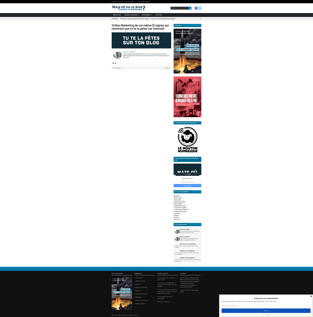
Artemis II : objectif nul (164, 301)
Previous (117, 68)
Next (166, 68)
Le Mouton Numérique (143, 1)
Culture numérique (140, 281)
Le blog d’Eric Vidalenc (180, 207)
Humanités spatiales (179, 202)
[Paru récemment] (122, 309)
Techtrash (176, 217)
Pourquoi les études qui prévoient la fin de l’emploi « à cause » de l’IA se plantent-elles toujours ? (148, 18)
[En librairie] (187, 73)
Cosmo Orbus (177, 200)
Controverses (139, 278)
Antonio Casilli (178, 198)
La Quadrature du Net (180, 206)
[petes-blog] (141, 48)
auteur (181, 292)
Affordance (177, 196)
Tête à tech (177, 219)
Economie (138, 284)
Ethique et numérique (141, 287)
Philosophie (138, 297)
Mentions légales (117, 1)
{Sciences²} (177, 213)
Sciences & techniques (141, 300)
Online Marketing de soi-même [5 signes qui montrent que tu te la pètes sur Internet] (140, 27)
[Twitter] (113, 63)
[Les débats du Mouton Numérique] (187, 153)
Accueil (118, 15)
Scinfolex (176, 215)
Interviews (138, 290)
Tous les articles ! (129, 1)
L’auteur (158, 15)
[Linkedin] (115, 63)
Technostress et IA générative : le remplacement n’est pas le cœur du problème (166, 284)
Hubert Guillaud (178, 204)
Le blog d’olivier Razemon (181, 209)
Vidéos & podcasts (131, 15)
